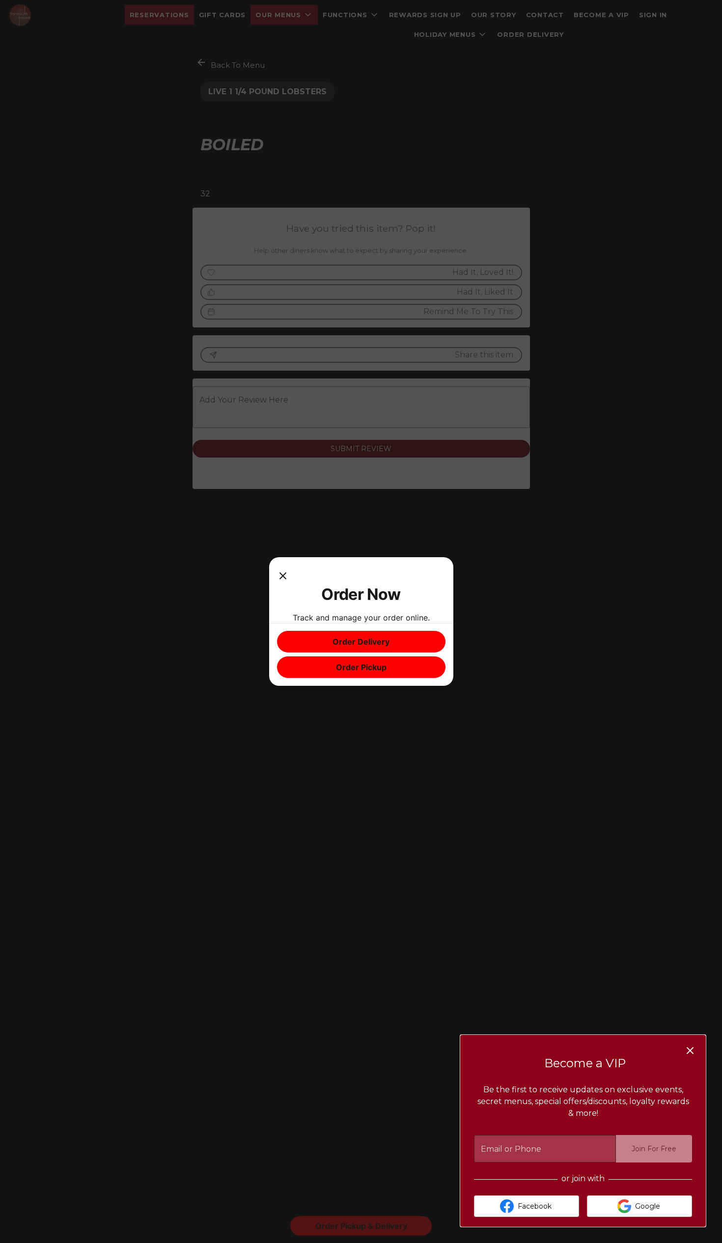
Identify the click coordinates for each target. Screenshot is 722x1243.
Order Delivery (361, 642)
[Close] (283, 575)
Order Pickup (361, 667)
